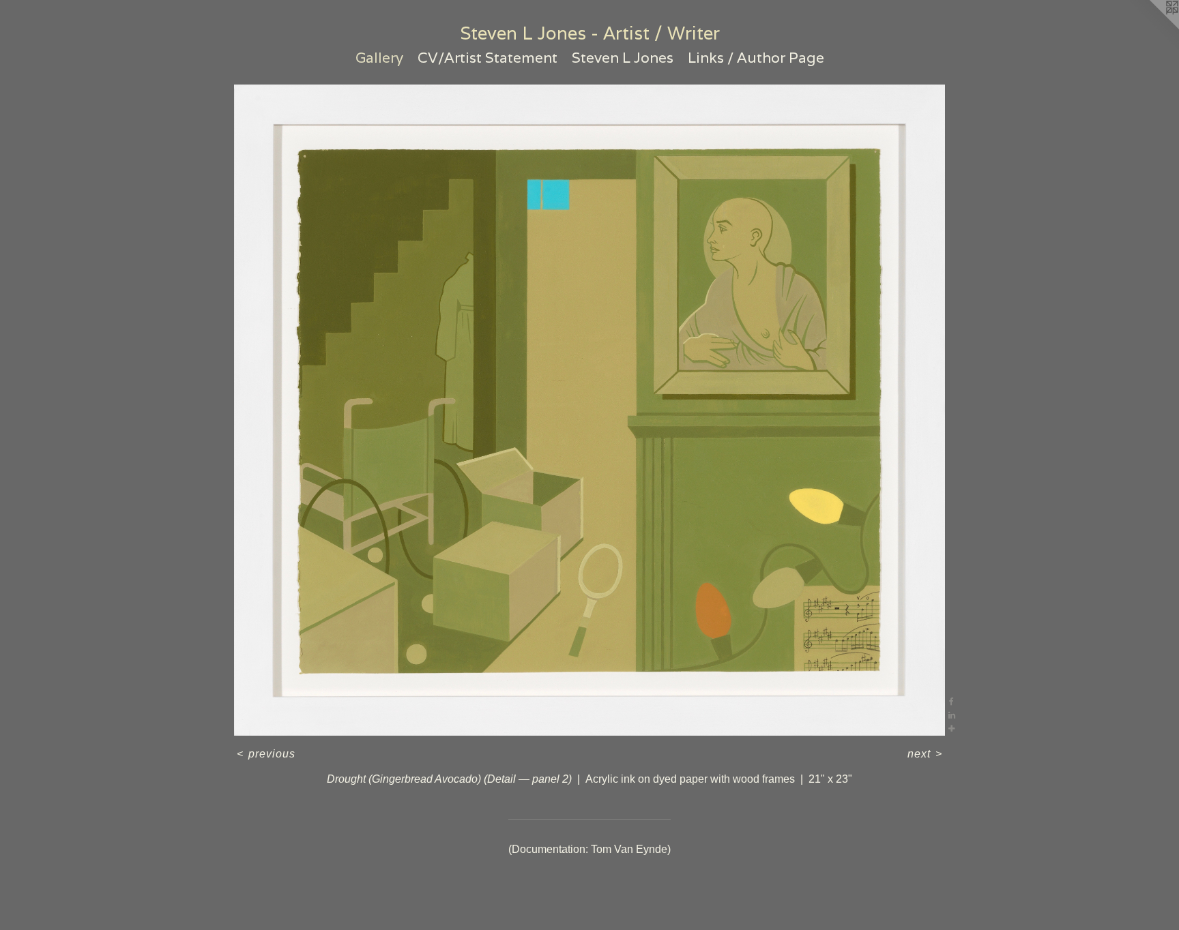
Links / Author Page (756, 57)
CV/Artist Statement (487, 57)
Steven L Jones (622, 57)
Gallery (379, 57)
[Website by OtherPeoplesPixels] (1151, 27)
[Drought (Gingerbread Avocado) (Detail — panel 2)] (589, 410)
